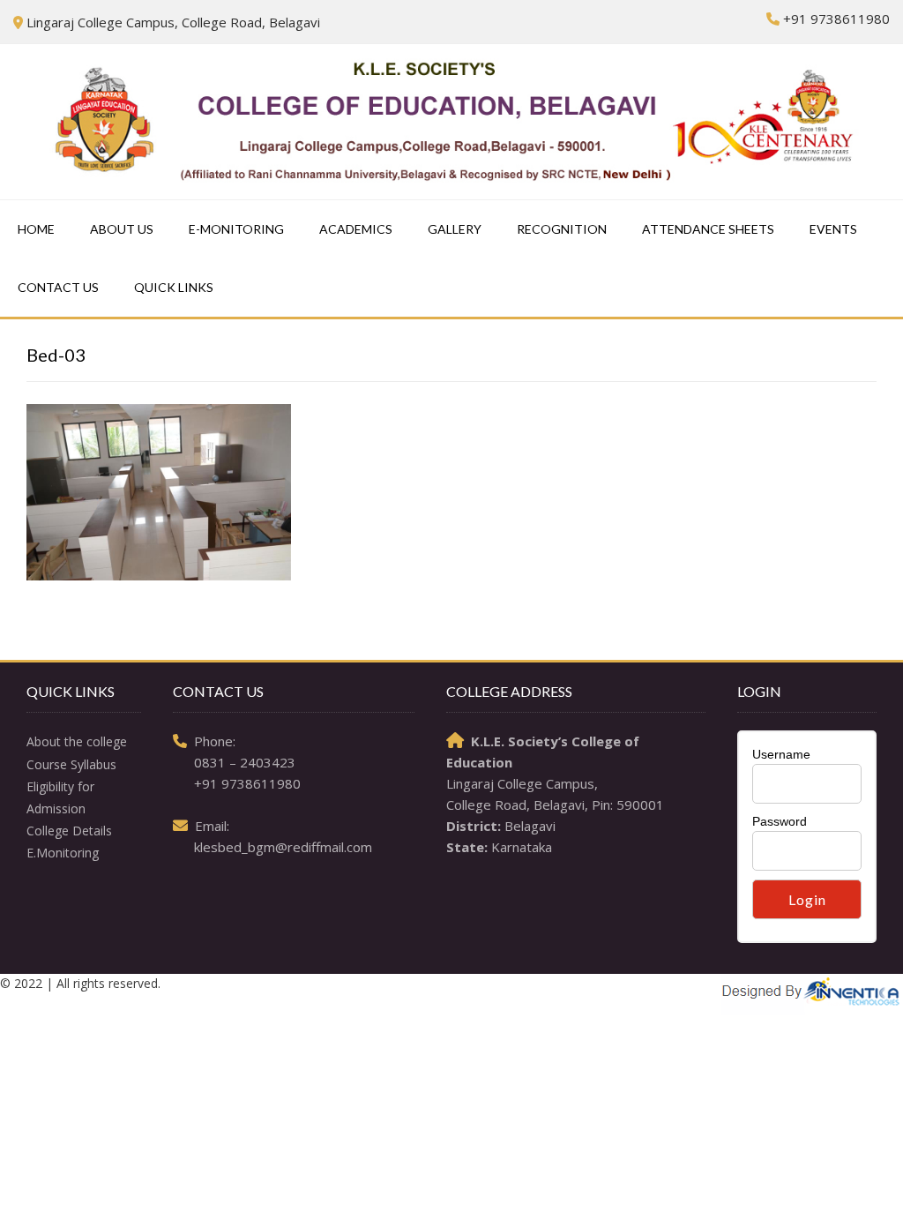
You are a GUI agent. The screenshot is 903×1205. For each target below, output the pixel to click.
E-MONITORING (236, 228)
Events (833, 228)
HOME (36, 228)
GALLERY (454, 228)
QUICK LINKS (173, 287)
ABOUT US (121, 228)
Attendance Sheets (708, 228)
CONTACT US (58, 287)
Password (779, 821)
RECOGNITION (562, 228)
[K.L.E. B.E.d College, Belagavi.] (451, 122)
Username (781, 754)
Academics (355, 228)
